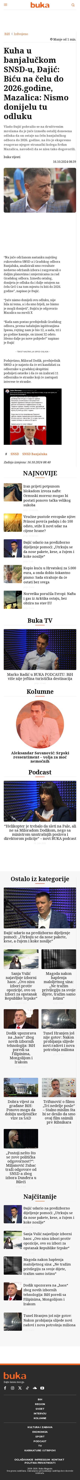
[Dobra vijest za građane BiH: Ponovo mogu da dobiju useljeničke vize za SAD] (21, 1096)
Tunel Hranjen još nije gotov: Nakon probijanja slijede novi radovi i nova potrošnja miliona (59, 1047)
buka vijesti (12, 156)
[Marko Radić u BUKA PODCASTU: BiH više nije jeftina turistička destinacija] (40, 652)
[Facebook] (14, 219)
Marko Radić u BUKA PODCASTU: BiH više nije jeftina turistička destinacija (40, 679)
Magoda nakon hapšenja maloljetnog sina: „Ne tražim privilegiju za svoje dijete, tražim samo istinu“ (59, 992)
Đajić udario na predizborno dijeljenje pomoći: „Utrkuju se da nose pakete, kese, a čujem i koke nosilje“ (48, 552)
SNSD (15, 454)
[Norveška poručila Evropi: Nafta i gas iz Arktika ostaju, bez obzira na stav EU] (13, 603)
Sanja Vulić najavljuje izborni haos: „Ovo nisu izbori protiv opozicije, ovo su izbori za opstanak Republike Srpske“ (21, 992)
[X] (14, 228)
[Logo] (40, 5)
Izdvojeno (21, 33)
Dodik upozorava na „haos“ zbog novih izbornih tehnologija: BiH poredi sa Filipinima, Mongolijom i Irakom (21, 1053)
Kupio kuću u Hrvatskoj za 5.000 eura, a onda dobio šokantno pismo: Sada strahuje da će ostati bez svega (49, 578)
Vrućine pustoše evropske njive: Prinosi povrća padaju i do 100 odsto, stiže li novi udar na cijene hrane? (49, 526)
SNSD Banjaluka (34, 454)
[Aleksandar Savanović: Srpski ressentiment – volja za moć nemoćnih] (40, 727)
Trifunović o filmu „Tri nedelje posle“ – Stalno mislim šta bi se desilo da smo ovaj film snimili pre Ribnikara (58, 1121)
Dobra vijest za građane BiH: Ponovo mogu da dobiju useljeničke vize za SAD (21, 1119)
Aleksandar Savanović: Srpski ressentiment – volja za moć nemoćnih (40, 760)
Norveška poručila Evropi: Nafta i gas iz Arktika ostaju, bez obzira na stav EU (49, 601)
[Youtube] (42, 1400)
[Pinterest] (14, 237)
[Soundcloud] (35, 1400)
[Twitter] (20, 1400)
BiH (7, 33)
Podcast (40, 775)
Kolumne (40, 694)
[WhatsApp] (14, 246)
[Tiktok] (27, 1400)
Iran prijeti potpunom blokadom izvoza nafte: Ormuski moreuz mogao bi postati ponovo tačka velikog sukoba (47, 498)
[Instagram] (12, 1400)
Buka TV (40, 623)
